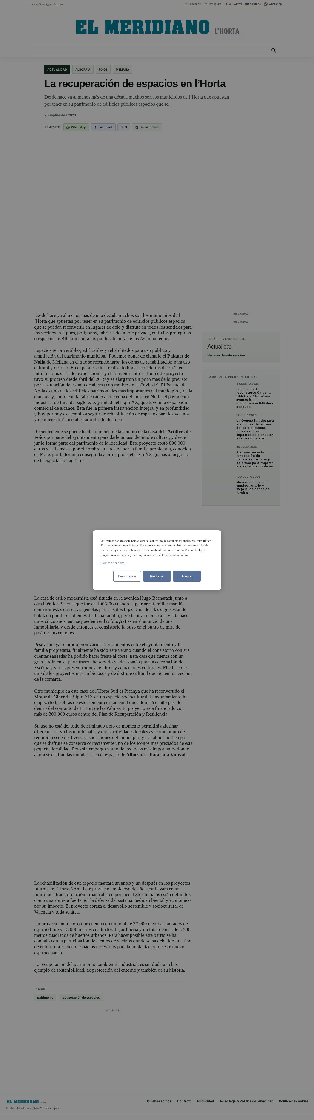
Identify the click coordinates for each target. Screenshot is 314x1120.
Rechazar (157, 576)
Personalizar (127, 576)
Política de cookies (112, 562)
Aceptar (187, 576)
